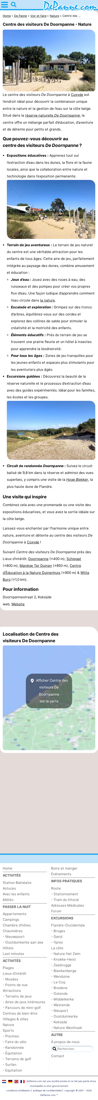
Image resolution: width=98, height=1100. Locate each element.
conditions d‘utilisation (18, 1090)
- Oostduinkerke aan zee (23, 942)
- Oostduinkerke (64, 1016)
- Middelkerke (62, 999)
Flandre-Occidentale (68, 925)
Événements (61, 874)
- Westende (60, 1005)
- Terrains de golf (17, 1059)
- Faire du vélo (14, 1042)
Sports (8, 1030)
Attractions (12, 990)
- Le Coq (58, 982)
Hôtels (8, 948)
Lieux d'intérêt (14, 973)
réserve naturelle (52, 115)
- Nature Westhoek (66, 1028)
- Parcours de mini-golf (22, 1007)
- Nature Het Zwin (65, 954)
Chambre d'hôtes (17, 925)
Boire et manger (64, 868)
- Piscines (11, 1036)
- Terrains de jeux (17, 996)
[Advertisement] (49, 618)
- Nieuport (59, 1010)
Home (7, 868)
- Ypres (57, 942)
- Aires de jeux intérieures (24, 1002)
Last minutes (13, 954)
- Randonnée (13, 1047)
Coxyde (77, 94)
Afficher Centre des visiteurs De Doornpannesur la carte (51, 690)
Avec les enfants (16, 894)
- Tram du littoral (65, 900)
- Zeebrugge (61, 965)
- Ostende (59, 993)
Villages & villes (15, 1019)
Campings (11, 919)
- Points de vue (15, 985)
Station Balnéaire (17, 882)
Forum (56, 911)
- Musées (10, 979)
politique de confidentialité (47, 1090)
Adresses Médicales (67, 905)
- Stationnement (64, 894)
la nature (47, 300)
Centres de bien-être (20, 1013)
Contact (57, 1056)
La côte (57, 948)
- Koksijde (59, 1022)
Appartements (14, 914)
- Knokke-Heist (63, 959)
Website (18, 604)
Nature (8, 1025)
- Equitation (12, 1070)
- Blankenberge (63, 971)
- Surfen (9, 1064)
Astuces (9, 888)
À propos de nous (65, 1042)
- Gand (56, 936)
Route (56, 888)
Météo (8, 900)
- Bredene (59, 988)
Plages (8, 968)
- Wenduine (60, 976)
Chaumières (13, 931)
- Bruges (58, 931)
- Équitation (12, 1053)
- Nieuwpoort (14, 936)
